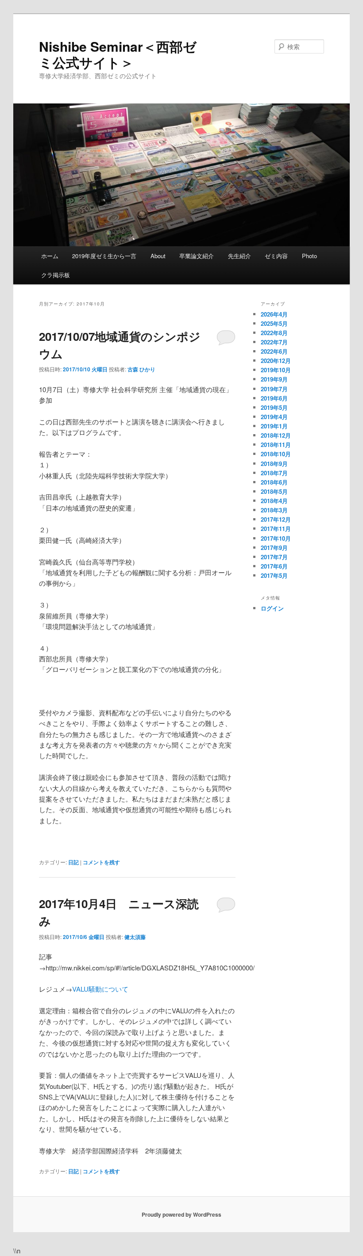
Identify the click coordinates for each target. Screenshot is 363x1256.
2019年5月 (274, 407)
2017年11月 (276, 528)
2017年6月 (274, 566)
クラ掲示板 (55, 275)
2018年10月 (276, 454)
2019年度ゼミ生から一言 (104, 256)
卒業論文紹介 (196, 256)
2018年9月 (274, 463)
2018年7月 (274, 473)
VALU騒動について (100, 988)
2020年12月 (276, 360)
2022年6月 (274, 351)
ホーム (49, 256)
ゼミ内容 (276, 256)
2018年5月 (274, 491)
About (158, 256)
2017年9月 (274, 547)
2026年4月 (274, 314)
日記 (73, 862)
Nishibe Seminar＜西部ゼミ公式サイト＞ (118, 54)
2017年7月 (274, 557)
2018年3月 (274, 510)
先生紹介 (239, 256)
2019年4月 (274, 416)
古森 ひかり (141, 369)
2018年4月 (274, 500)
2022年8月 (274, 332)
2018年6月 (274, 482)
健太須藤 (135, 937)
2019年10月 (276, 370)
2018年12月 (276, 435)
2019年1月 (274, 426)
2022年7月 (274, 342)
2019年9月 (274, 379)
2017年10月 (276, 538)
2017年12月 (276, 519)
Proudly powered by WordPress (181, 1214)
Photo (309, 256)
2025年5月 (274, 323)
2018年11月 (276, 444)
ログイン (272, 608)
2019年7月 (274, 389)
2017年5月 (274, 575)
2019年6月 (274, 398)
